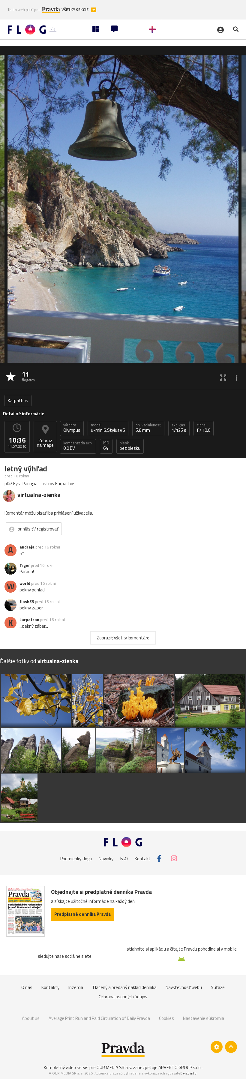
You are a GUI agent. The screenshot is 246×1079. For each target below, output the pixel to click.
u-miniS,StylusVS (108, 428)
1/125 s (179, 428)
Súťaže (218, 987)
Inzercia (75, 987)
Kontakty (50, 987)
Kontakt (143, 858)
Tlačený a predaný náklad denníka (124, 987)
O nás (26, 987)
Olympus (71, 428)
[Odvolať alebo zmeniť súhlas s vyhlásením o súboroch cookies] (217, 1047)
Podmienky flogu (76, 858)
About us (31, 1018)
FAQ (124, 858)
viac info (189, 1073)
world (25, 583)
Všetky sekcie (75, 10)
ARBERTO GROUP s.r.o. (180, 1067)
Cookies (166, 1018)
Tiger (25, 565)
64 (106, 446)
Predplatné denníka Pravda (82, 914)
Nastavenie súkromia (203, 1018)
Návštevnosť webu (184, 987)
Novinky (106, 858)
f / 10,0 (203, 428)
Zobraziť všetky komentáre (123, 637)
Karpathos (18, 400)
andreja (27, 547)
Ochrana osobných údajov (123, 996)
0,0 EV (78, 446)
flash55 (27, 602)
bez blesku (130, 446)
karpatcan (29, 620)
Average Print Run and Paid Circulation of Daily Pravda (99, 1018)
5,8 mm (148, 428)
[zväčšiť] (223, 377)
